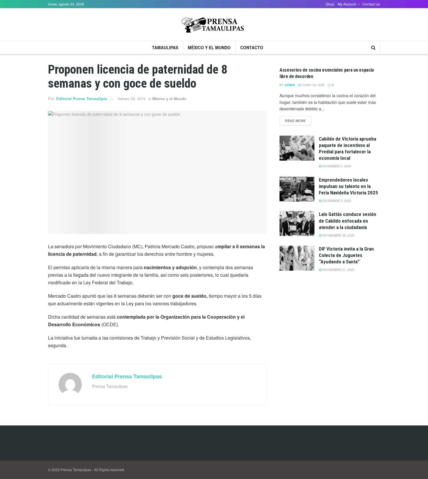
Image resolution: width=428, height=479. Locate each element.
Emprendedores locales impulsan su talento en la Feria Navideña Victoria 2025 (348, 186)
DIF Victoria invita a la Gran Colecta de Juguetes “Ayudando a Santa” (346, 255)
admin (289, 85)
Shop (330, 3)
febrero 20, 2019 (131, 98)
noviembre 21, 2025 (337, 269)
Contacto (251, 47)
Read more (295, 120)
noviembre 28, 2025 (337, 235)
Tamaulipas (165, 47)
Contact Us (371, 3)
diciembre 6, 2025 (336, 166)
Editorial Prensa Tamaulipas (81, 98)
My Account (347, 3)
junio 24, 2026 (313, 84)
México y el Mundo (209, 47)
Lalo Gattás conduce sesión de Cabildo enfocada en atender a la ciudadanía (347, 220)
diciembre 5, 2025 (336, 200)
